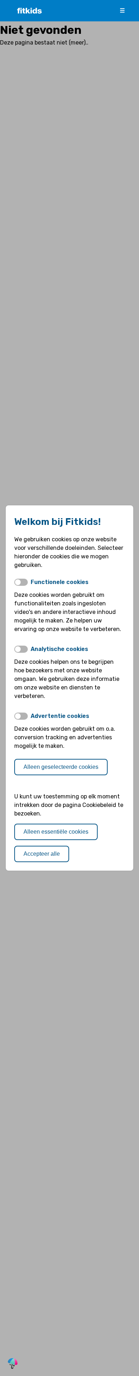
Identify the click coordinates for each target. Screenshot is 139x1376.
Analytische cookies (59, 649)
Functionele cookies (59, 582)
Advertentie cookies (60, 716)
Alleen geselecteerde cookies (61, 767)
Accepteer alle (42, 854)
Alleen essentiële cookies (56, 832)
